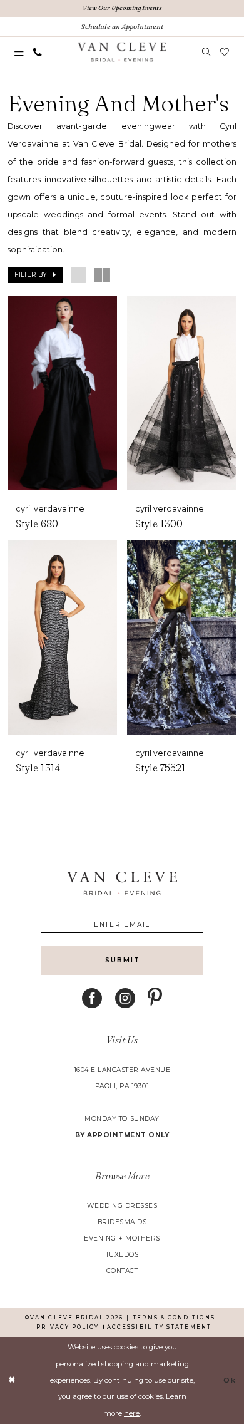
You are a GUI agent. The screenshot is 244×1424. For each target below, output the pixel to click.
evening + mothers (122, 1238)
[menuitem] (19, 52)
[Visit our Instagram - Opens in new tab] (125, 998)
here (132, 1413)
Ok (229, 1380)
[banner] (122, 52)
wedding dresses (122, 1206)
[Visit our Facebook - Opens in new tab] (92, 998)
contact (122, 1271)
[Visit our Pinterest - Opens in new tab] (155, 998)
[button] (19, 52)
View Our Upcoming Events (122, 8)
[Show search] (206, 52)
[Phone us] (38, 52)
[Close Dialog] (12, 1380)
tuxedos (122, 1255)
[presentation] (62, 393)
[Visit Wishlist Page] (225, 52)
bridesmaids (122, 1222)
